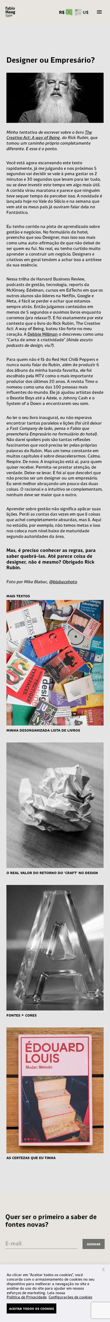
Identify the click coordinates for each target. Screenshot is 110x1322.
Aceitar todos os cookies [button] (31, 1308)
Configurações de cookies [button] (70, 1297)
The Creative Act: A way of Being (49, 134)
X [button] (103, 1269)
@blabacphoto (63, 581)
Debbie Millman (43, 333)
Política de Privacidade (26, 1297)
